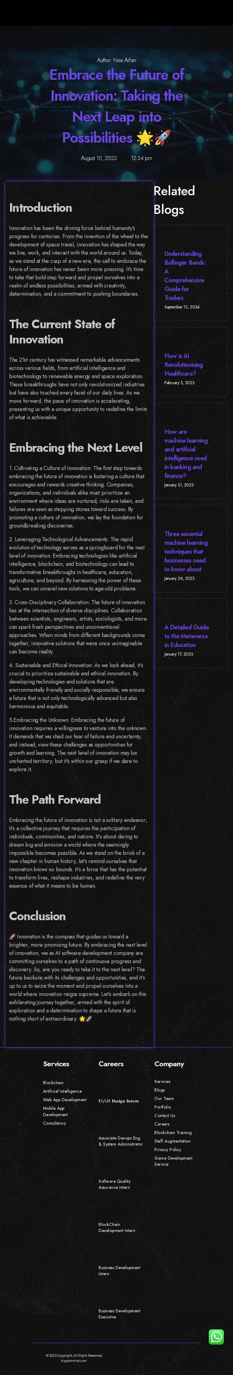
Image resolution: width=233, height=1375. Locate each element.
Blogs (159, 1090)
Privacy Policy (167, 1150)
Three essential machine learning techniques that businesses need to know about (186, 552)
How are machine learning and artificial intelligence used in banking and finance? (186, 453)
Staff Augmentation (172, 1141)
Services (162, 1081)
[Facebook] (127, 1355)
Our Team (164, 1098)
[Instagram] (165, 1355)
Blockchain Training (173, 1133)
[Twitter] (140, 1355)
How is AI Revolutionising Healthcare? (183, 365)
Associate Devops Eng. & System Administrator (121, 1141)
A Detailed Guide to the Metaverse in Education (186, 636)
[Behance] (177, 1355)
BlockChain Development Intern (117, 1227)
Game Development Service (173, 1161)
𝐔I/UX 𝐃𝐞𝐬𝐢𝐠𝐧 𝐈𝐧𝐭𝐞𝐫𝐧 (119, 1101)
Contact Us (164, 1115)
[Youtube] (152, 1355)
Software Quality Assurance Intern (114, 1184)
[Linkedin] (189, 1355)
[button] (220, 13)
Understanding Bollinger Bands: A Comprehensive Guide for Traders (185, 275)
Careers (162, 1124)
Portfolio (162, 1107)
